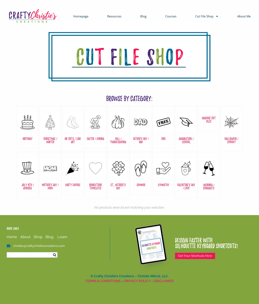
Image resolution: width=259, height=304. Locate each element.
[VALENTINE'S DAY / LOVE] (186, 175)
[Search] (54, 254)
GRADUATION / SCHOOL (186, 140)
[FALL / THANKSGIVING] (118, 129)
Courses (170, 16)
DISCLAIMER (164, 281)
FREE (163, 138)
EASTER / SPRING (95, 138)
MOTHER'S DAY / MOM (50, 186)
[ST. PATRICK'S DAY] (118, 175)
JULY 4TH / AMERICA (28, 186)
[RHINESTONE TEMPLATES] (95, 175)
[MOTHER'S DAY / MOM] (50, 175)
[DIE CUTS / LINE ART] (73, 129)
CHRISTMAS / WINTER (50, 140)
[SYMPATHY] (163, 175)
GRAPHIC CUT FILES (209, 119)
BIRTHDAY (27, 138)
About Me (244, 16)
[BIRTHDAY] (27, 129)
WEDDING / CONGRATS (208, 186)
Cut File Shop (204, 16)
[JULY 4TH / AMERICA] (27, 175)
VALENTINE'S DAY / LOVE (186, 186)
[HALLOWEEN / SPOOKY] (231, 129)
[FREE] (163, 129)
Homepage (80, 16)
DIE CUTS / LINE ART (73, 140)
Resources (114, 16)
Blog (143, 16)
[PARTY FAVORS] (73, 175)
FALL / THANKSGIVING (118, 140)
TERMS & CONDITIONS (103, 281)
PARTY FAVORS (72, 184)
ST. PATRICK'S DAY (118, 186)
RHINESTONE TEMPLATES (95, 186)
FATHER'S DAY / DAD (141, 140)
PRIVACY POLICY (137, 281)
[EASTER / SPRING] (95, 129)
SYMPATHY (163, 184)
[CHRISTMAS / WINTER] (50, 129)
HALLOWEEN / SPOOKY (231, 140)
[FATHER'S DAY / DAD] (141, 129)
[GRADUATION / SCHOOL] (186, 129)
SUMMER (141, 184)
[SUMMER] (141, 175)
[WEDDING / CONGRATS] (209, 175)
